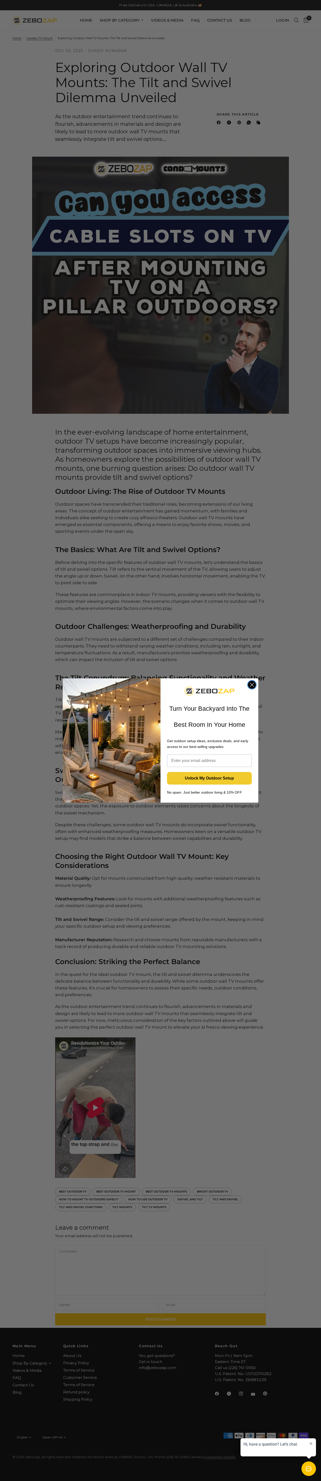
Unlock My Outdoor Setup (209, 778)
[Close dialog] (252, 684)
